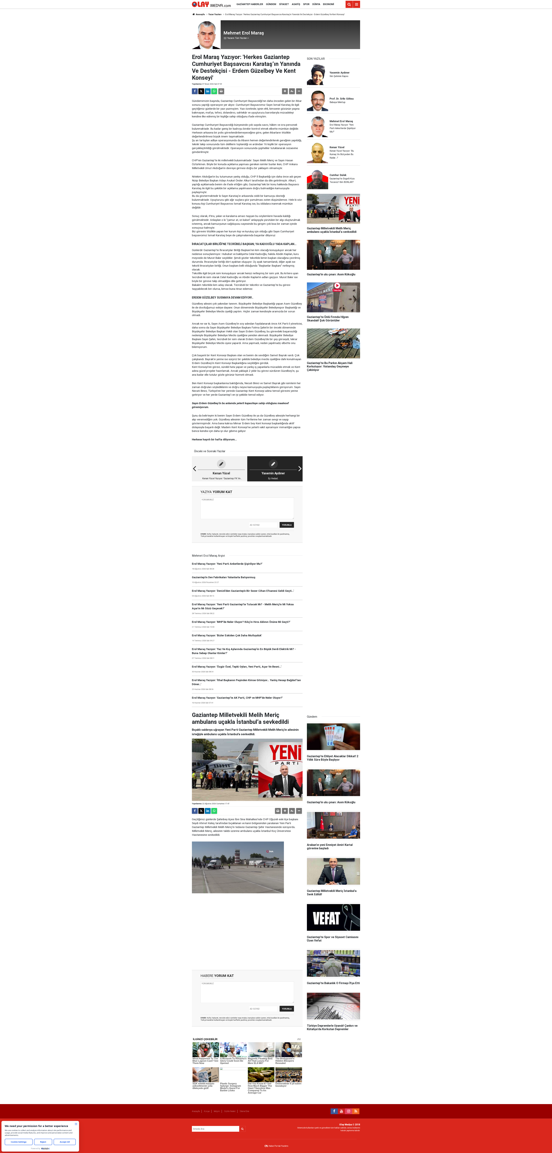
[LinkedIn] (208, 91)
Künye (207, 1111)
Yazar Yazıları (215, 14)
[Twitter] (201, 91)
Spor (306, 4)
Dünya (316, 4)
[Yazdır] (221, 91)
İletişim (217, 1111)
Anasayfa (200, 14)
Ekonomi (328, 4)
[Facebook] (195, 91)
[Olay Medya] (211, 4)
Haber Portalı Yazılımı (278, 1146)
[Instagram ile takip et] (348, 1111)
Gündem (271, 4)
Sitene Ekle (244, 1111)
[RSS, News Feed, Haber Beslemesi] (355, 1111)
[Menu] (356, 4)
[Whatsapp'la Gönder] (214, 91)
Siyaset (284, 4)
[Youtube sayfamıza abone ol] (341, 1111)
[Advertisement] (247, 932)
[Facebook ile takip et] (334, 1111)
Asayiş (296, 4)
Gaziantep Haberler (249, 4)
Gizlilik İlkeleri (230, 1111)
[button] (285, 91)
